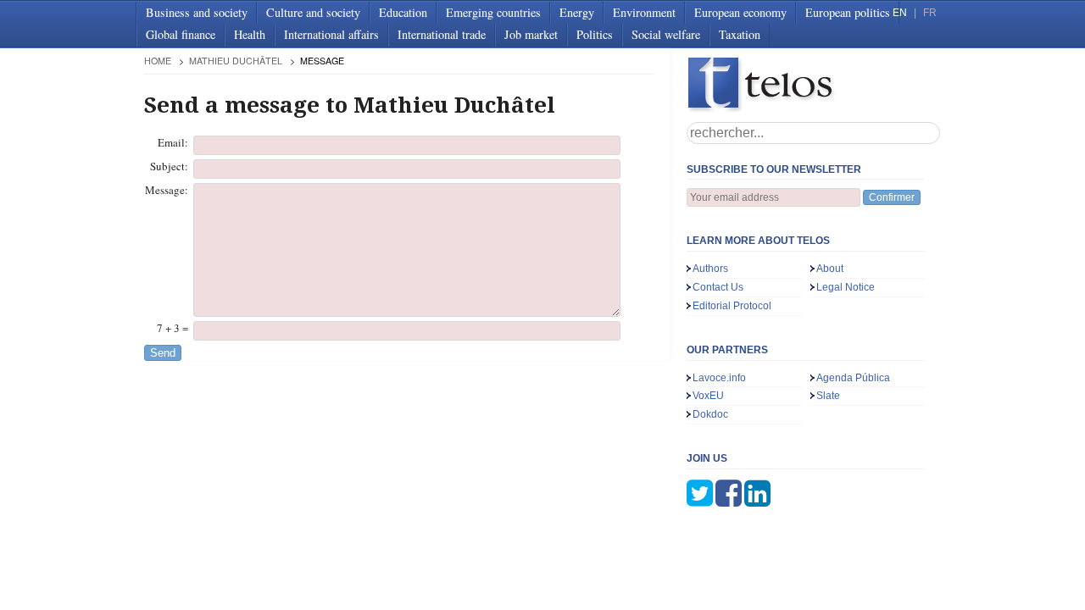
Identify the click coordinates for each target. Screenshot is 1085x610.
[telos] (814, 85)
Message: (166, 190)
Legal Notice (845, 287)
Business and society (197, 12)
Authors (710, 268)
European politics (847, 12)
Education (403, 12)
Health (249, 34)
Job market (531, 34)
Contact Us (718, 287)
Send (162, 353)
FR (930, 13)
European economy (740, 12)
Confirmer (892, 197)
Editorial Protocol (732, 306)
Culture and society (313, 12)
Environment (644, 12)
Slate (828, 396)
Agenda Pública (853, 378)
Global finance (180, 34)
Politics (594, 34)
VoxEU (708, 396)
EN (900, 13)
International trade (442, 34)
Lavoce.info (719, 378)
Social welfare (666, 34)
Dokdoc (710, 414)
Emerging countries (493, 12)
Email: (173, 142)
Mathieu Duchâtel (235, 60)
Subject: (169, 166)
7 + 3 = (172, 328)
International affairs (331, 34)
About (829, 268)
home (157, 60)
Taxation (739, 34)
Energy (576, 12)
